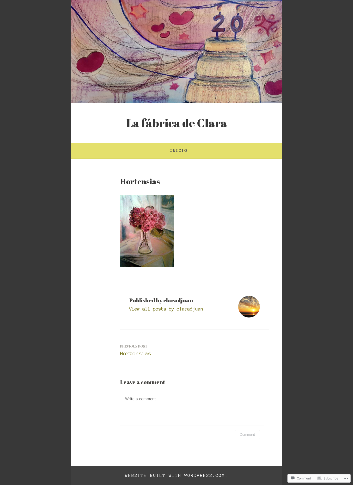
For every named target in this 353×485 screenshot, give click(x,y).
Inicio (178, 150)
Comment (247, 434)
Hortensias (135, 350)
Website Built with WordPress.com (175, 475)
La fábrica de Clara (176, 123)
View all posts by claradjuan (166, 308)
